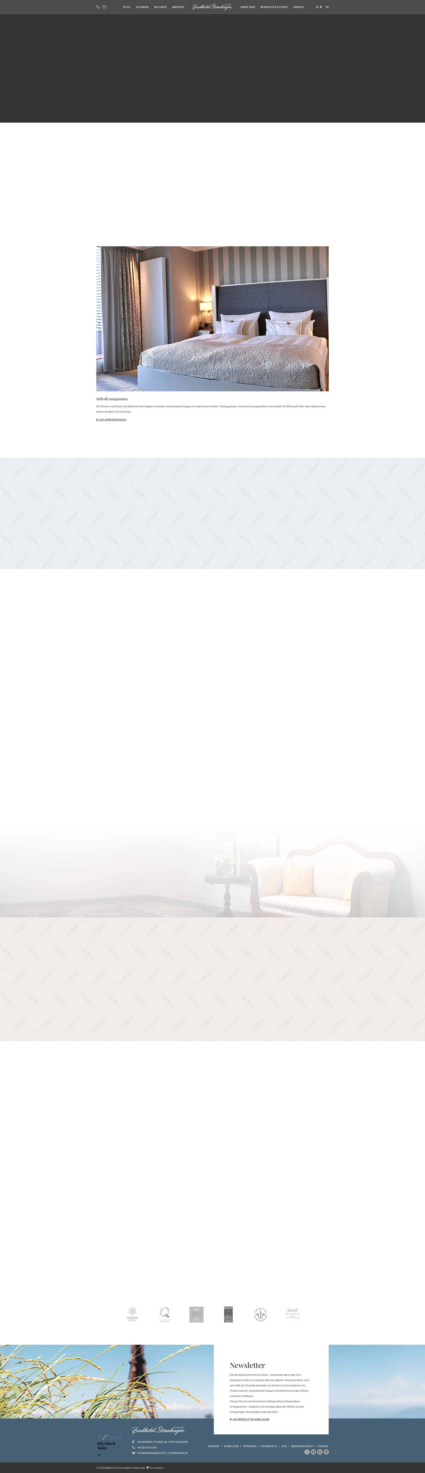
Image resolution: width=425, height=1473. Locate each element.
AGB (284, 1446)
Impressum (249, 1446)
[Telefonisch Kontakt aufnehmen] (98, 7)
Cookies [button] (323, 1446)
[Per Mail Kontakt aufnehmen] (105, 7)
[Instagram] (306, 1451)
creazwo (159, 1467)
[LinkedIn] (326, 1451)
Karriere (214, 1446)
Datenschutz (269, 1446)
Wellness (160, 7)
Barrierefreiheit (302, 1446)
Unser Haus (247, 7)
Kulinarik (142, 7)
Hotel (127, 7)
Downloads (231, 1446)
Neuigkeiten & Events (274, 7)
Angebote (178, 7)
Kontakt (298, 7)
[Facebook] (313, 1451)
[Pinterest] (319, 1451)
